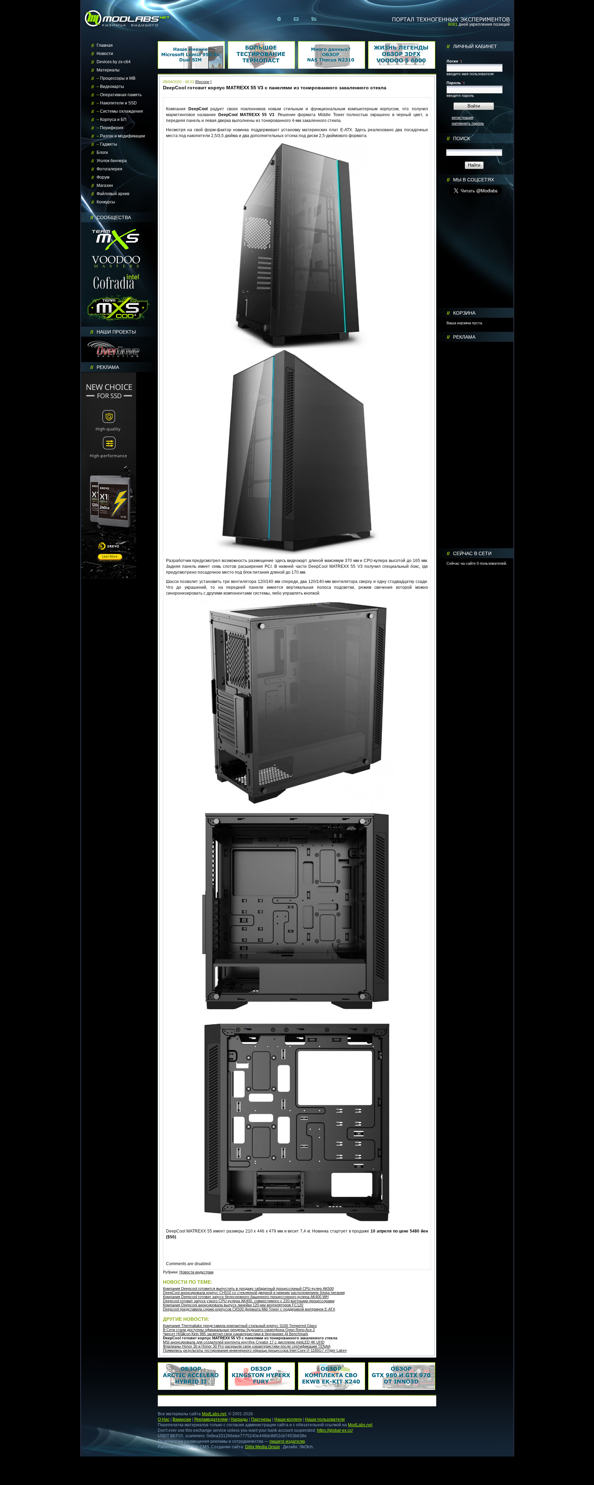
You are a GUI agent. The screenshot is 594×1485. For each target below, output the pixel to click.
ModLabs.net (214, 1413)
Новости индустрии (196, 1272)
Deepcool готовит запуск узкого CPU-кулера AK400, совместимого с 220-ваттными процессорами (248, 1301)
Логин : (454, 61)
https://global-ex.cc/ (335, 1430)
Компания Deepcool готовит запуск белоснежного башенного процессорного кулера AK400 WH (246, 1297)
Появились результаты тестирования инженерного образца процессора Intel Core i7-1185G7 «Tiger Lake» (255, 1350)
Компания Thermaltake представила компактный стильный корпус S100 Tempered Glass (240, 1326)
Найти (474, 165)
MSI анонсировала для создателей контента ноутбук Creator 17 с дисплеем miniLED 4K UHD (243, 1342)
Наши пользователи (325, 1419)
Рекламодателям (211, 1419)
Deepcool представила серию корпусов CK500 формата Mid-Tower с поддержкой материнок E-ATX (249, 1309)
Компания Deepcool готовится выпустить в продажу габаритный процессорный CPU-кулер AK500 (248, 1288)
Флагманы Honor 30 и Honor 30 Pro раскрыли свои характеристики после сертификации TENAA (246, 1346)
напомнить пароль (468, 123)
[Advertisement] (475, 445)
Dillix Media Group (262, 1446)
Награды (239, 1419)
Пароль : (456, 83)
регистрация (462, 117)
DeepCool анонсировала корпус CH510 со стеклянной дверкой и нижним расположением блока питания (254, 1293)
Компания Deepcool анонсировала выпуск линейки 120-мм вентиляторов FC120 (233, 1305)
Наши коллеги (288, 1419)
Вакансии (182, 1419)
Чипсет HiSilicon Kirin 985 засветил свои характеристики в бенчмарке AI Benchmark (235, 1334)
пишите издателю (287, 1441)
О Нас (163, 1419)
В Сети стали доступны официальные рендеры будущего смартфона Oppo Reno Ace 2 (239, 1330)
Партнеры (261, 1419)
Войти (474, 106)
